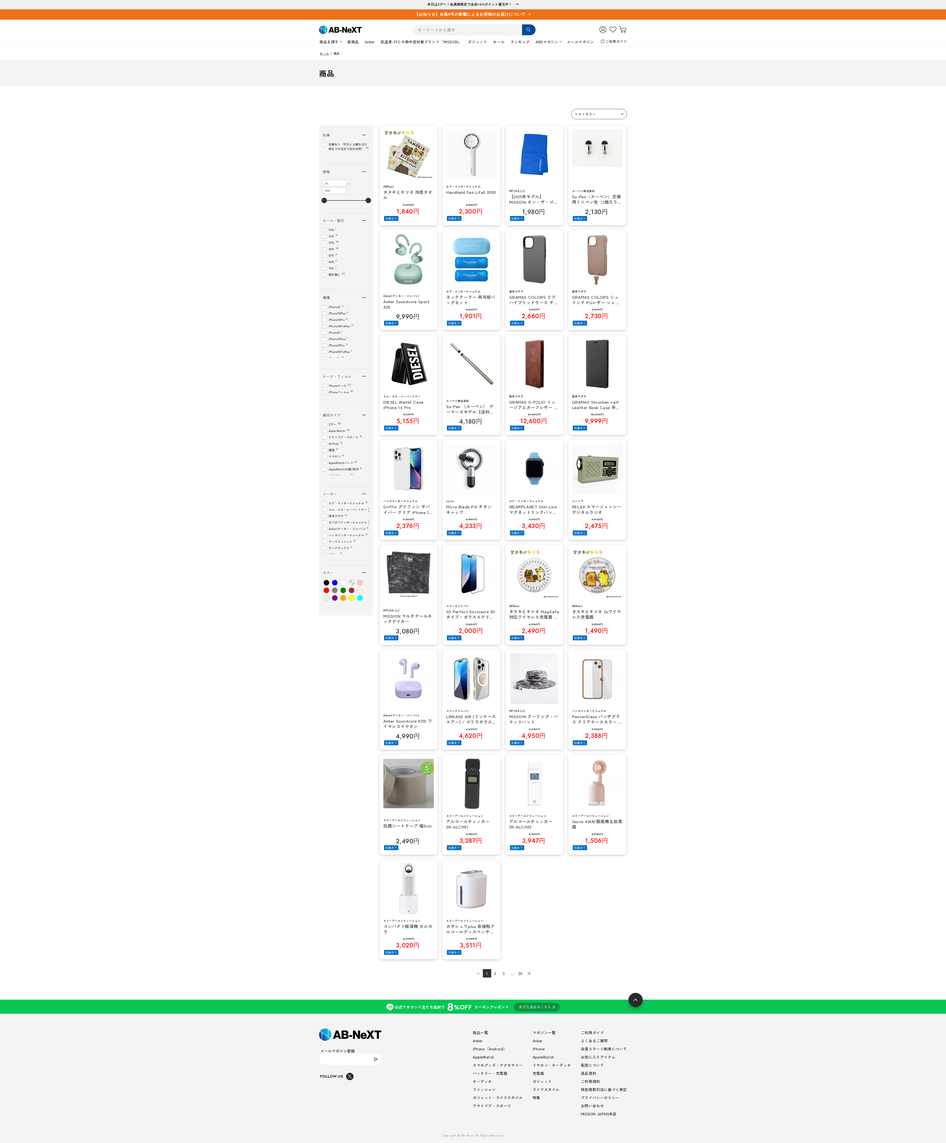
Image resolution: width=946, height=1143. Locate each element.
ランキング (520, 41)
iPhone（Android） (490, 1048)
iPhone (539, 1048)
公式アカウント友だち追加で (473, 1007)
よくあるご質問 (594, 1040)
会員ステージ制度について (604, 1048)
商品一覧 (480, 1032)
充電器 (538, 1073)
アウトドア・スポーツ (492, 1105)
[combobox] (474, 29)
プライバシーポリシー (600, 1097)
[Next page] (529, 973)
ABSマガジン (547, 41)
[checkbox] (326, 582)
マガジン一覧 (544, 1032)
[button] (599, 114)
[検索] (529, 29)
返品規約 (588, 1073)
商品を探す (329, 41)
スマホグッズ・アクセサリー (498, 1065)
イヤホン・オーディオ (552, 1065)
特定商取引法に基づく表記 (604, 1089)
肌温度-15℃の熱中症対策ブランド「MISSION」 (421, 41)
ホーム (324, 53)
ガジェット (477, 41)
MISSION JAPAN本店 (599, 1113)
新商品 (353, 41)
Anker (370, 41)
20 (520, 973)
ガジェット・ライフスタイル (498, 1097)
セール (499, 41)
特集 (536, 1097)
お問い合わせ (592, 1105)
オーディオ (482, 1081)
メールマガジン (580, 41)
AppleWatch (483, 1057)
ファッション (484, 1089)
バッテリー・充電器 (490, 1073)
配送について (592, 1065)
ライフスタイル (546, 1089)
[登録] (375, 1059)
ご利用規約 (590, 1081)
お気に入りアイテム (598, 1057)
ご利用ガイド (616, 41)
